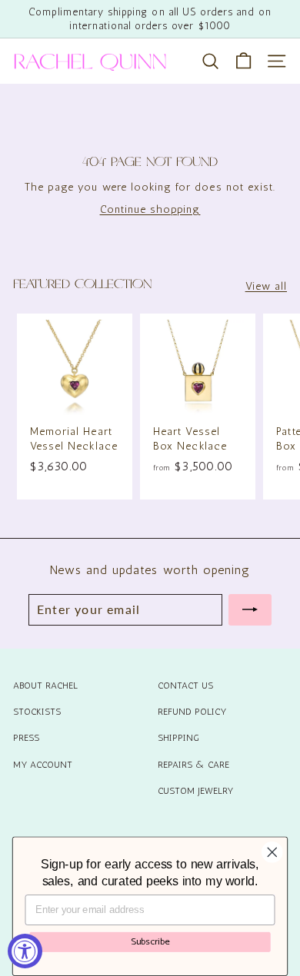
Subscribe (150, 941)
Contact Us (185, 685)
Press (26, 737)
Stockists (37, 711)
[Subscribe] (250, 609)
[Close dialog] (272, 852)
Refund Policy (192, 711)
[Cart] (243, 61)
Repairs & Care (193, 764)
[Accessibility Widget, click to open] (25, 951)
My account (42, 764)
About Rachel (45, 685)
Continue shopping (150, 209)
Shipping (178, 737)
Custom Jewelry (195, 790)
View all (266, 286)
